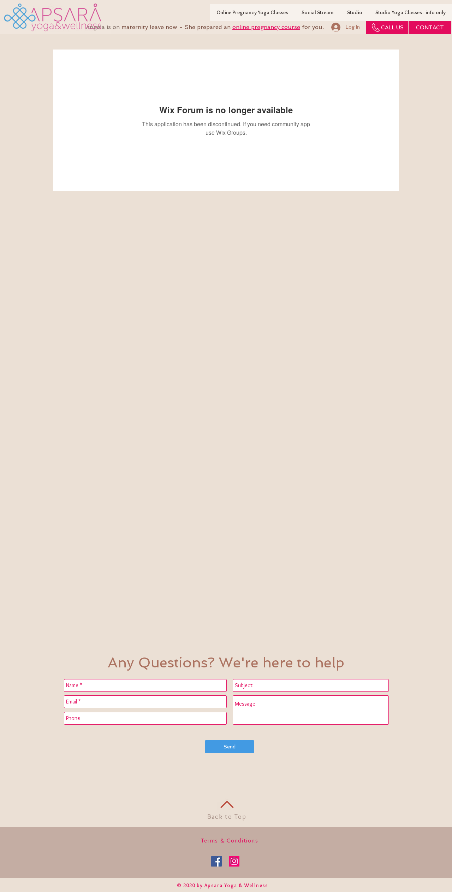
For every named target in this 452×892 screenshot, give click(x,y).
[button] (410, 12)
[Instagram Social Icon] (234, 861)
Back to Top (226, 816)
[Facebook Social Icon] (216, 861)
